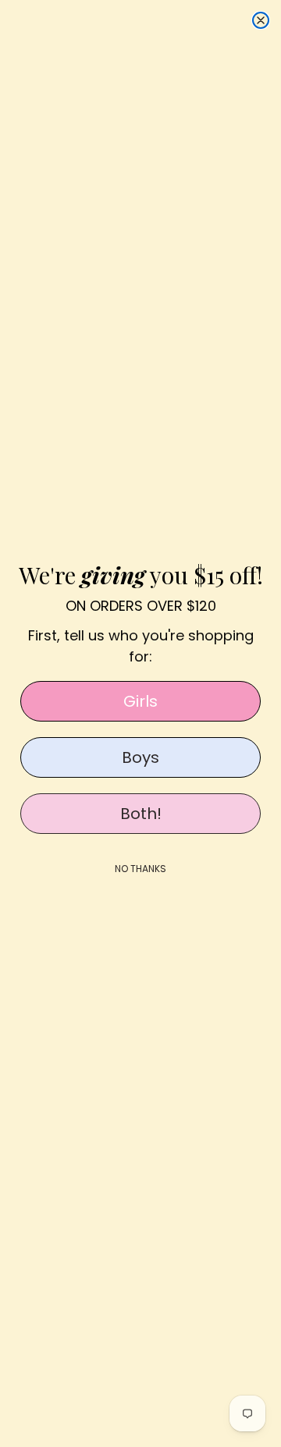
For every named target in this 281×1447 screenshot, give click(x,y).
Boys (140, 757)
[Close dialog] (261, 20)
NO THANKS (140, 868)
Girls (140, 701)
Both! (141, 814)
